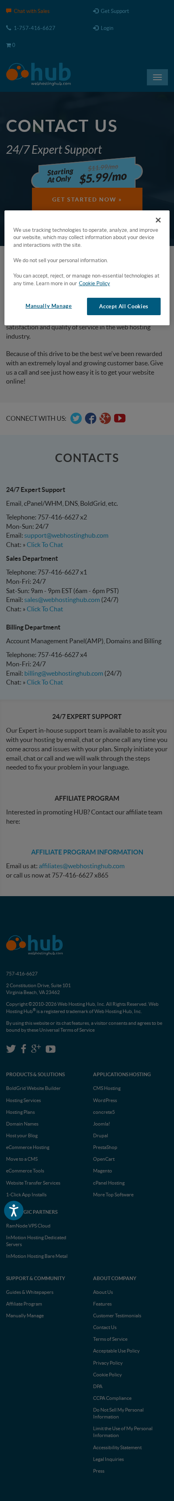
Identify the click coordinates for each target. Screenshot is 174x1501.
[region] (87, 267)
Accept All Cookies (123, 306)
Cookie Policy (94, 283)
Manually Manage (48, 306)
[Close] (158, 220)
